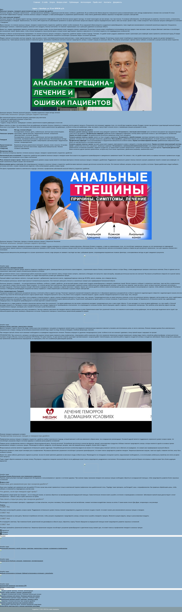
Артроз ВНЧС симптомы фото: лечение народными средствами (20, 606)
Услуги (52, 2)
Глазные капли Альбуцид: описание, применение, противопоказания (21, 561)
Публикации (74, 2)
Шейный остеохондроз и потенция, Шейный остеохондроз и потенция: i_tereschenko (26, 573)
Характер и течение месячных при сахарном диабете (16, 602)
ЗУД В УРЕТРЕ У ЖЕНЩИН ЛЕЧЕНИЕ (11, 267)
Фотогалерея (86, 2)
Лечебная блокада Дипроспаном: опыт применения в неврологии (20, 476)
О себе (45, 2)
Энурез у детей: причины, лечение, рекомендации (15, 592)
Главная (36, 2)
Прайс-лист (97, 2)
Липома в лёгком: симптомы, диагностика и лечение (16, 326)
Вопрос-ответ (62, 2)
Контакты (107, 2)
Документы (117, 2)
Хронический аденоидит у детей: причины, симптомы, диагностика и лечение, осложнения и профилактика (33, 548)
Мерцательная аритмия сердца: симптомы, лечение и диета (19, 599)
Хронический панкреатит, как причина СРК (13, 585)
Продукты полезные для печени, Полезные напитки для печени (20, 596)
